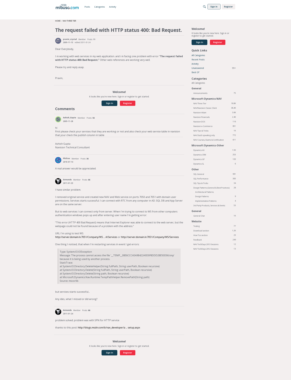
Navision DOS (214, 121)
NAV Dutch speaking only (214, 135)
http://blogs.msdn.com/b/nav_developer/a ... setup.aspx (109, 327)
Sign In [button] (109, 103)
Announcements (214, 93)
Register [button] (127, 103)
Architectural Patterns (204, 192)
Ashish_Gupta (69, 117)
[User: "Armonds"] (58, 181)
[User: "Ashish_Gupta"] (58, 119)
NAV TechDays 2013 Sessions (214, 244)
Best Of (195, 72)
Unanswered (214, 68)
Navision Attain (214, 112)
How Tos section (214, 235)
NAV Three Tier (214, 103)
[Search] (204, 6)
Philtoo (66, 158)
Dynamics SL (214, 163)
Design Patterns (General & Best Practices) (214, 187)
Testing (214, 226)
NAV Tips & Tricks (214, 130)
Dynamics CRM (214, 154)
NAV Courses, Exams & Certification (214, 139)
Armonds (67, 179)
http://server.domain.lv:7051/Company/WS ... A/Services (86, 237)
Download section (214, 230)
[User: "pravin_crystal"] (58, 41)
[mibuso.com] (67, 6)
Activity (195, 63)
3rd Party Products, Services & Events (214, 205)
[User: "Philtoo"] (58, 160)
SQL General (214, 174)
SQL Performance (214, 178)
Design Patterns (215, 196)
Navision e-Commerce (214, 126)
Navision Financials (214, 117)
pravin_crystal (70, 39)
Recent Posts (198, 59)
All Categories (198, 55)
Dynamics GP (214, 159)
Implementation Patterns (215, 201)
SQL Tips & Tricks (214, 183)
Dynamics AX (214, 150)
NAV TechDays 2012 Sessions (214, 248)
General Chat (214, 215)
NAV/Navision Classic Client (214, 108)
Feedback (214, 239)
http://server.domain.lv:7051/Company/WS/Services (150, 237)
